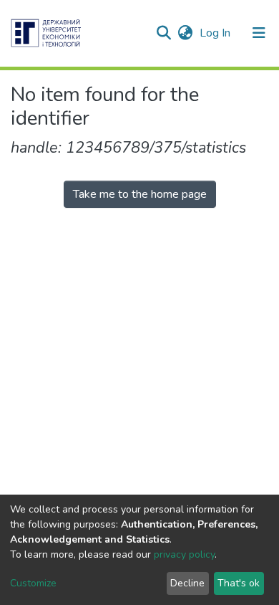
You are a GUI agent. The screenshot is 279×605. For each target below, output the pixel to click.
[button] (185, 33)
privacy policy (184, 554)
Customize (33, 583)
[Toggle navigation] (259, 33)
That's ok (238, 583)
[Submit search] (163, 33)
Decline (187, 583)
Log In (216, 33)
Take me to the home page (140, 194)
